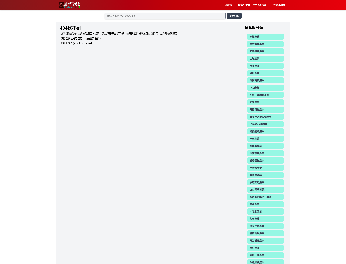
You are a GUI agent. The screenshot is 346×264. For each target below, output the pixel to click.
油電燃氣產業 (257, 182)
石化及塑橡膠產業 (259, 95)
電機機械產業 (257, 109)
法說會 (228, 5)
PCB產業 (254, 87)
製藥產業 (254, 218)
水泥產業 (254, 36)
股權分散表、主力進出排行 (252, 5)
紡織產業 (254, 102)
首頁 (97, 38)
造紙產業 (254, 247)
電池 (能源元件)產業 (260, 196)
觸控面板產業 (257, 233)
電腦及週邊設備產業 (261, 116)
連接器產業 (256, 146)
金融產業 (254, 58)
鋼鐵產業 (254, 204)
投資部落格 (279, 5)
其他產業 (254, 73)
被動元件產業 (257, 255)
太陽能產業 (256, 211)
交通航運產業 (257, 51)
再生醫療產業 (257, 240)
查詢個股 (234, 15)
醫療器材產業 (257, 160)
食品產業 (254, 65)
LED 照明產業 (257, 189)
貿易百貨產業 (257, 80)
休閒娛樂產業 (257, 153)
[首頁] (70, 5)
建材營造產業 (257, 44)
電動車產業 (256, 175)
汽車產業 (254, 138)
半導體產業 (256, 167)
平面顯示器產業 (258, 124)
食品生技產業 (257, 226)
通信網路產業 (257, 131)
